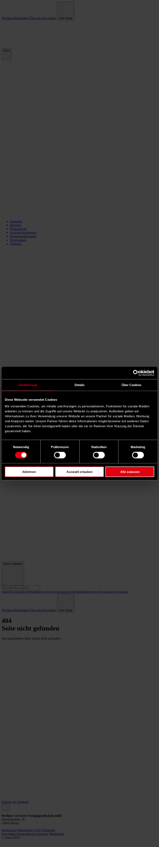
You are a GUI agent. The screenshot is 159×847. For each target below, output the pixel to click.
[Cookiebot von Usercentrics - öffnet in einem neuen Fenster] (136, 373)
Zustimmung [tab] (27, 385)
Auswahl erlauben (79, 471)
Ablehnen (29, 471)
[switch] (60, 455)
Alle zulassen (130, 471)
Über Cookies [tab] (131, 385)
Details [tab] (80, 385)
